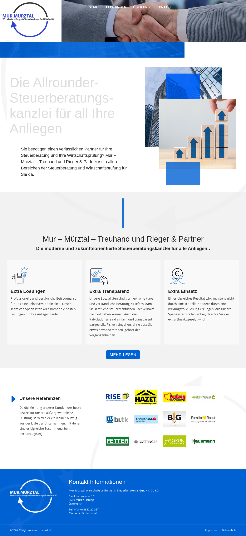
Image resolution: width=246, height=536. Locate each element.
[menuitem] (94, 7)
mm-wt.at (45, 530)
